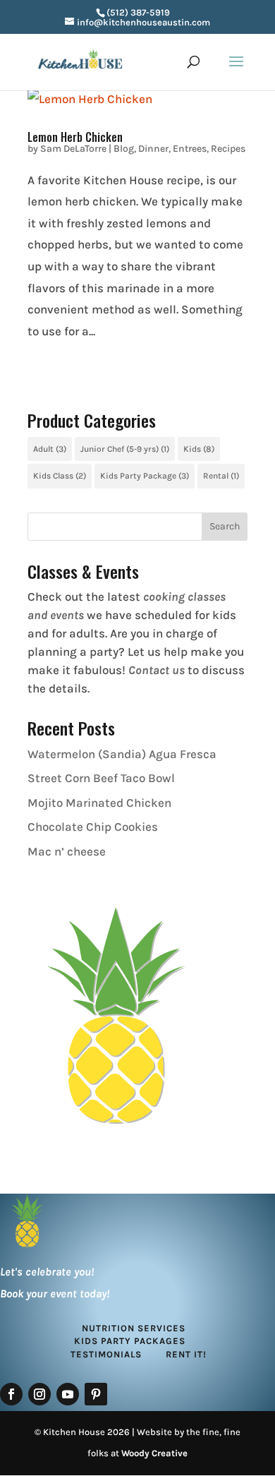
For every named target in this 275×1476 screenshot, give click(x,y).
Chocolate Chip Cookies (93, 827)
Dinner (153, 149)
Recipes (228, 149)
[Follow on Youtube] (67, 1394)
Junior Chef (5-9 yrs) (124, 449)
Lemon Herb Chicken (75, 136)
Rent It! (186, 1354)
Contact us (156, 670)
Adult (49, 449)
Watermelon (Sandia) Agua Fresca (122, 754)
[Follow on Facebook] (11, 1394)
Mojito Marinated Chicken (99, 803)
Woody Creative (154, 1453)
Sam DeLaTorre (73, 149)
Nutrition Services (133, 1328)
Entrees (190, 149)
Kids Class (59, 476)
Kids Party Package (144, 476)
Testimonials (106, 1354)
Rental (221, 476)
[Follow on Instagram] (39, 1394)
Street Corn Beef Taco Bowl (101, 778)
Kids (198, 449)
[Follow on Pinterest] (96, 1394)
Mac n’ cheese (67, 851)
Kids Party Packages (129, 1341)
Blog (124, 149)
